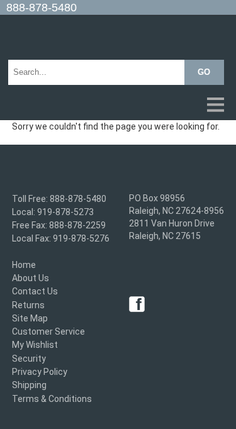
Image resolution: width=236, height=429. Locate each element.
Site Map (30, 318)
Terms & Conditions (52, 399)
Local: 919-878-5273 (53, 212)
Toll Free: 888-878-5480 (59, 199)
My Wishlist (35, 345)
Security (29, 359)
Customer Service (48, 331)
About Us (30, 278)
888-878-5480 (41, 7)
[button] (118, 105)
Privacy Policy (39, 372)
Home (24, 265)
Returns (28, 305)
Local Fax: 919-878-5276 (61, 239)
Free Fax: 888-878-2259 (59, 225)
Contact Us (35, 292)
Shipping (29, 386)
